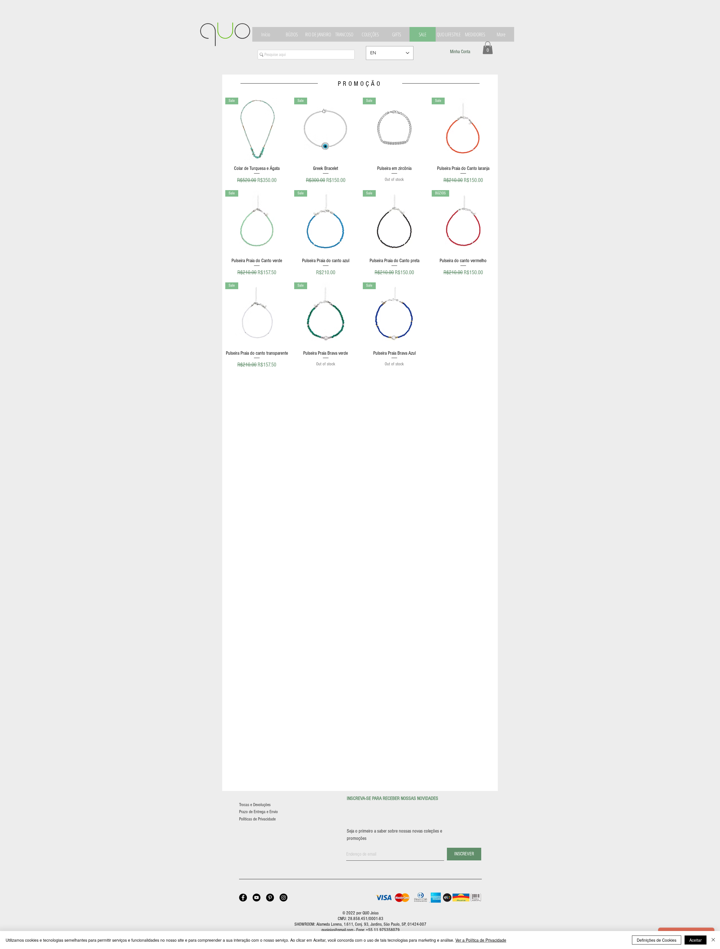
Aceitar (695, 940)
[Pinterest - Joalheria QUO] (270, 897)
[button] (487, 47)
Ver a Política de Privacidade (480, 940)
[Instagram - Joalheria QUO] (283, 897)
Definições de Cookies (656, 940)
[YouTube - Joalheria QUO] (256, 897)
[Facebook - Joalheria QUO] (243, 897)
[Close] (713, 939)
